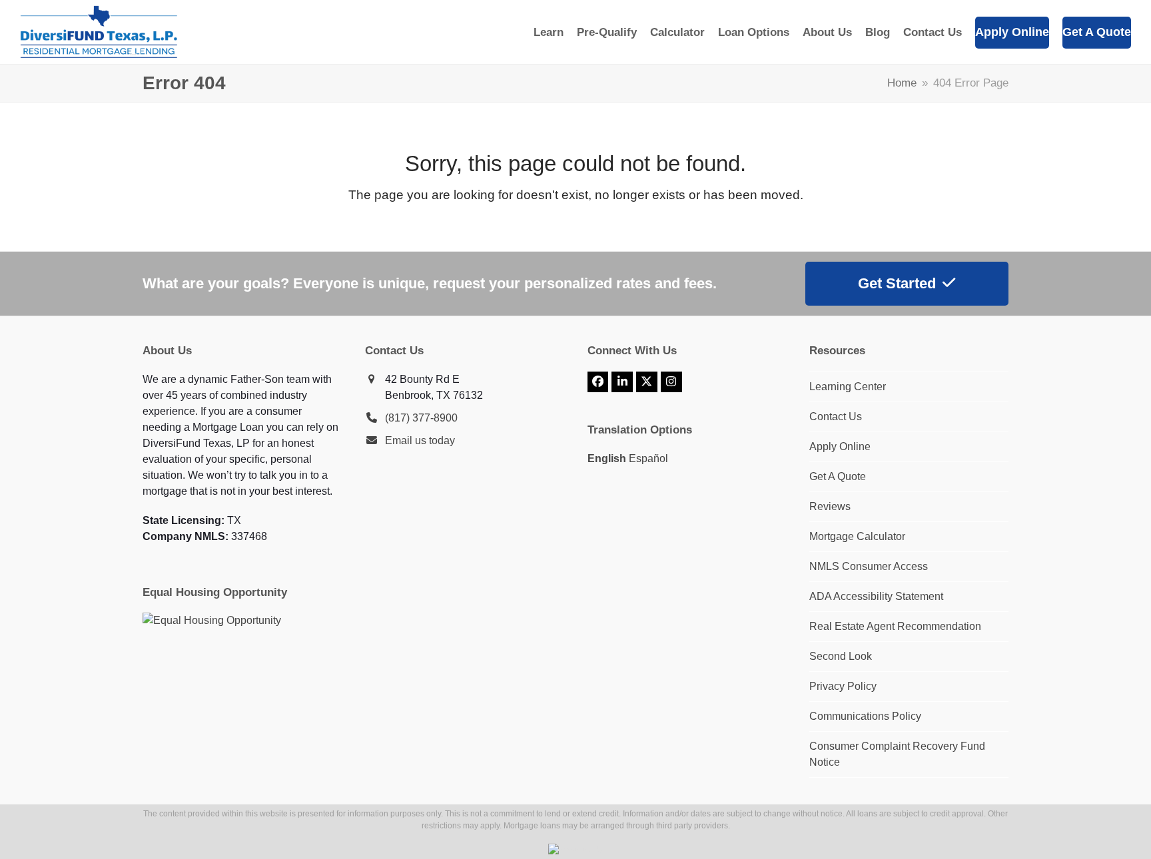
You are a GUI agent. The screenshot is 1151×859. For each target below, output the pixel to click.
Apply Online (840, 446)
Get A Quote (837, 476)
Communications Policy (865, 716)
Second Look (840, 656)
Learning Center (847, 386)
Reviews (830, 506)
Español (648, 458)
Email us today (420, 440)
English (606, 458)
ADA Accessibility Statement (876, 596)
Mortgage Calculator (857, 536)
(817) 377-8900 (421, 418)
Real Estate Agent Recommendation (895, 626)
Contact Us (835, 416)
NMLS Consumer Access (868, 566)
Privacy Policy (843, 686)
